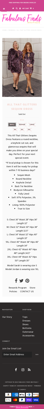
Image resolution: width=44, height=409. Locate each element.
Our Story (7, 317)
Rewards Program (18, 288)
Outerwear (27, 332)
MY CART (28, 8)
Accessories (28, 336)
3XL (29, 129)
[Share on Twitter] (21, 282)
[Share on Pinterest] (27, 282)
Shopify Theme (8, 386)
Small (12, 124)
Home (4, 30)
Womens (11, 30)
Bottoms (26, 328)
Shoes (25, 324)
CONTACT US (27, 291)
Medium (22, 124)
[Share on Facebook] (16, 282)
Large (32, 124)
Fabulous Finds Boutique (28, 382)
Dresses (26, 321)
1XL (15, 129)
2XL (22, 129)
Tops (24, 317)
